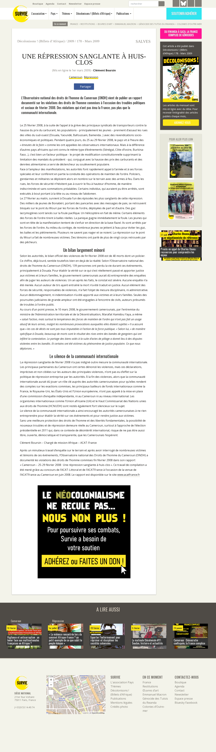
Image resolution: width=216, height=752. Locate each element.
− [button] (51, 685)
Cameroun (75, 77)
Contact (61, 3)
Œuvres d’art (105, 24)
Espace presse (92, 3)
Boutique (38, 3)
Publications (122, 13)
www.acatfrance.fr (128, 475)
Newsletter (75, 3)
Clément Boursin (104, 70)
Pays (53, 13)
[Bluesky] (183, 5)
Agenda (50, 3)
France (74, 24)
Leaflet (85, 712)
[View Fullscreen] (50, 692)
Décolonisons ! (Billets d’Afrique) (93, 13)
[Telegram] (176, 3)
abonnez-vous (182, 123)
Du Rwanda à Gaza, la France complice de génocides (181, 33)
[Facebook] (190, 3)
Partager (85, 86)
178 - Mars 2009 (88, 41)
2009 (70, 41)
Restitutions (87, 24)
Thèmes (66, 13)
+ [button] (51, 680)
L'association (38, 13)
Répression (91, 77)
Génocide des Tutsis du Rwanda (156, 24)
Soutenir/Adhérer (184, 13)
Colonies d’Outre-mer (189, 24)
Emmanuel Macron (125, 24)
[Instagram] (198, 3)
